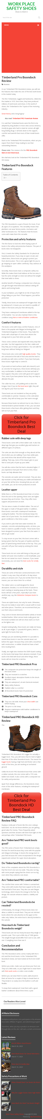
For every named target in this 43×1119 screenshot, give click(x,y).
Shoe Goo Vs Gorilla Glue (20, 1064)
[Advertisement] (21, 50)
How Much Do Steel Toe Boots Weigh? (26, 1103)
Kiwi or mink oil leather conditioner (25, 317)
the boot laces (23, 386)
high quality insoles (29, 354)
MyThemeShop (35, 1117)
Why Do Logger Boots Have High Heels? (26, 1093)
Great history (6, 114)
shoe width (31, 702)
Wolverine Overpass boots (26, 595)
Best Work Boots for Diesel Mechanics (25, 1054)
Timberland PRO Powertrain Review (25, 118)
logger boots (6, 762)
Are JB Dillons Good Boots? (21, 1043)
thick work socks (11, 971)
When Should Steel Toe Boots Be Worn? (26, 1082)
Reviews (7, 84)
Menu (6, 25)
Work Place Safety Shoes (21, 6)
